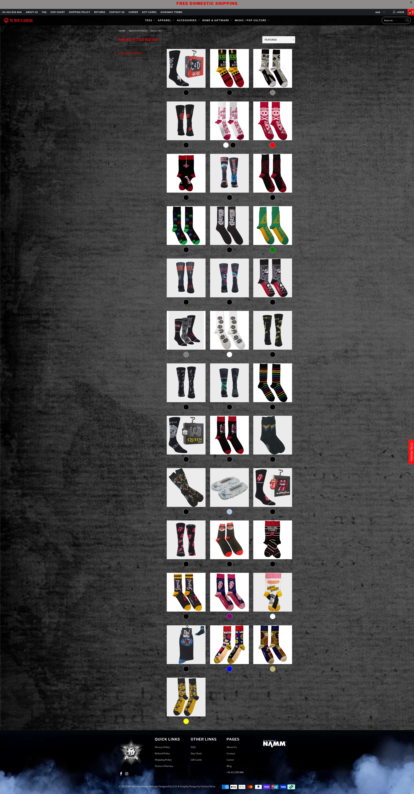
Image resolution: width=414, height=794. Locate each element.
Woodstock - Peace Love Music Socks (273, 644)
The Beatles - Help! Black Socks (273, 435)
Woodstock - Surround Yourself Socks (229, 644)
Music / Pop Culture (250, 20)
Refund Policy (162, 753)
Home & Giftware (215, 20)
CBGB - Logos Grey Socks (273, 68)
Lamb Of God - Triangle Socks (273, 225)
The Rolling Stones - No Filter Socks (186, 592)
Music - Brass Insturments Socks (273, 330)
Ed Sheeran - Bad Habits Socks (229, 120)
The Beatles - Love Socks (186, 487)
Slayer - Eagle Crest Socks (229, 435)
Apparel (164, 20)
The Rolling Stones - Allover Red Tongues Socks (186, 539)
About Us (32, 12)
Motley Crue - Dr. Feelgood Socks (186, 278)
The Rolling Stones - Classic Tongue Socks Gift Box (273, 487)
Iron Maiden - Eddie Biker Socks (229, 173)
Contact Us (117, 12)
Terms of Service (164, 766)
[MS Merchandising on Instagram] (127, 774)
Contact (231, 753)
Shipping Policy (79, 12)
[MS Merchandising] (18, 20)
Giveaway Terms (171, 12)
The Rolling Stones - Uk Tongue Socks (229, 592)
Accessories (187, 20)
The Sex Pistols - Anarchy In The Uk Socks (273, 592)
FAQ (44, 12)
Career (133, 12)
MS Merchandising (138, 786)
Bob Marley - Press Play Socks (229, 68)
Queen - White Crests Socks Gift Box (186, 435)
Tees (149, 20)
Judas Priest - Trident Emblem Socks (273, 173)
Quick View (186, 83)
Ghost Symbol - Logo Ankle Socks (186, 173)
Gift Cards (149, 12)
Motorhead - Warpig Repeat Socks (229, 330)
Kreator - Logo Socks (229, 225)
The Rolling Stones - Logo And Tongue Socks (273, 539)
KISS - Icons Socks (186, 225)
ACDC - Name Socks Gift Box (186, 68)
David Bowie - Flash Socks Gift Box (186, 120)
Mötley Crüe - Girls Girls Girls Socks (229, 278)
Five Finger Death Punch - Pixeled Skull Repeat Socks (273, 120)
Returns (99, 12)
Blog (229, 766)
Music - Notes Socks (186, 382)
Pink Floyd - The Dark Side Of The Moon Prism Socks (229, 382)
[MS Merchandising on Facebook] (121, 774)
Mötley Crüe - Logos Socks (273, 278)
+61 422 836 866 (12, 12)
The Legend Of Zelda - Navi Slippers (229, 487)
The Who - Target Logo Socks (186, 644)
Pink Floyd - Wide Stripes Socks (273, 382)
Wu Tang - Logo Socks (186, 697)
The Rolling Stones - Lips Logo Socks (229, 539)
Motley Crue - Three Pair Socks (186, 330)
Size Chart (57, 12)
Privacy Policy (162, 747)
